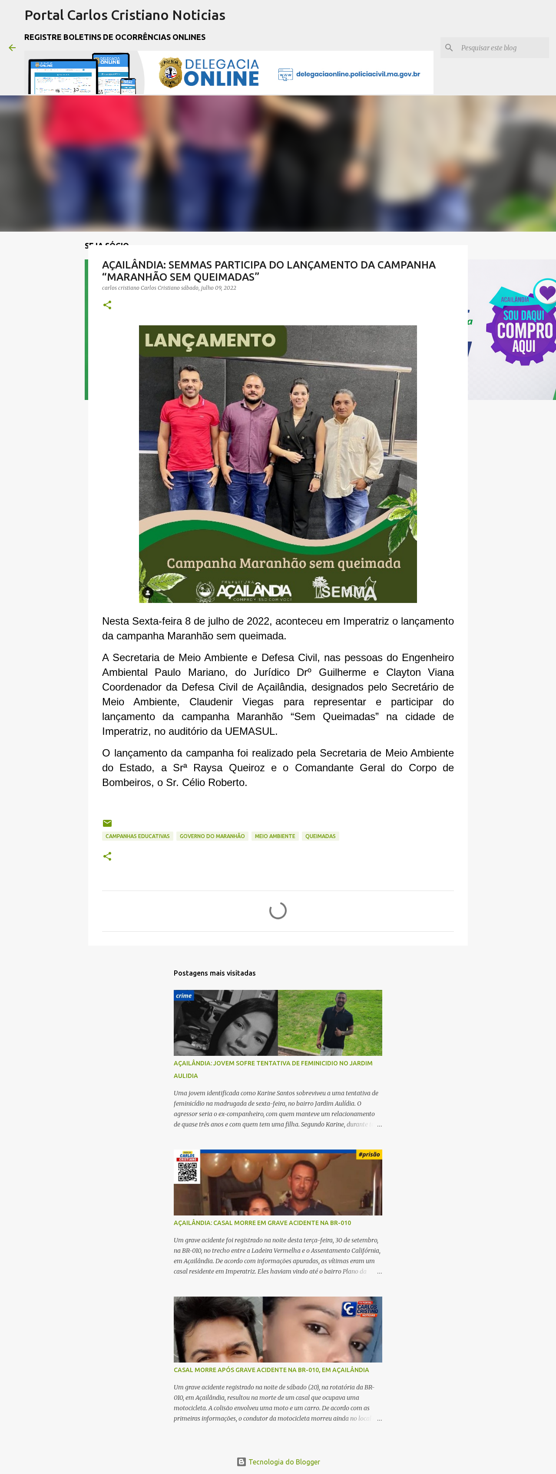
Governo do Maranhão (212, 836)
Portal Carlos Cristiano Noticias (124, 15)
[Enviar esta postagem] (107, 826)
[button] (107, 305)
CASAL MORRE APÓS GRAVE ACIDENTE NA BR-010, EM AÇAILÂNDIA (271, 1369)
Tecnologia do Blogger (283, 1462)
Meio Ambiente (275, 836)
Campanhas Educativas (138, 836)
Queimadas (320, 836)
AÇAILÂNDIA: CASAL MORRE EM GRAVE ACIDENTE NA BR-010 (262, 1222)
